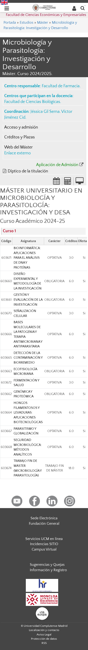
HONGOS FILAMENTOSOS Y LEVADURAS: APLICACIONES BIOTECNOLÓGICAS (28, 412)
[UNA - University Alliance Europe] (42, 613)
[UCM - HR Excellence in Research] (42, 585)
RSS (44, 643)
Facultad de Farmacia (61, 86)
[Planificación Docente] (56, 182)
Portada (10, 22)
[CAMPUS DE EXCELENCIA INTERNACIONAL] (42, 599)
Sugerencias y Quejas (47, 565)
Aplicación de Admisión (57, 165)
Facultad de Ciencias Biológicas (32, 101)
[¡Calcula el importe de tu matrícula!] (68, 182)
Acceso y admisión (21, 127)
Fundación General (44, 523)
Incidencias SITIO (44, 544)
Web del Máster (18, 147)
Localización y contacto (44, 630)
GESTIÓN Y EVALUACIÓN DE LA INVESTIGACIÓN (28, 299)
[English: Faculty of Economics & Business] (4, 2)
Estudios (26, 22)
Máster (42, 22)
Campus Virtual (44, 549)
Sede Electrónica (44, 518)
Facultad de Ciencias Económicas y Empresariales (46, 15)
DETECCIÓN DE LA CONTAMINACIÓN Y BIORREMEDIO (28, 358)
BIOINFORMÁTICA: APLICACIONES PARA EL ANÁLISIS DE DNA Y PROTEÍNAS (27, 257)
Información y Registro (48, 570)
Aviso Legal (44, 634)
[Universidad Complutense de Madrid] (44, 7)
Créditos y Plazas (19, 137)
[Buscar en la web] (82, 8)
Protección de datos (44, 638)
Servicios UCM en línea (44, 539)
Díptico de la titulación (28, 171)
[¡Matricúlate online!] (80, 182)
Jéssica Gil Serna (45, 111)
